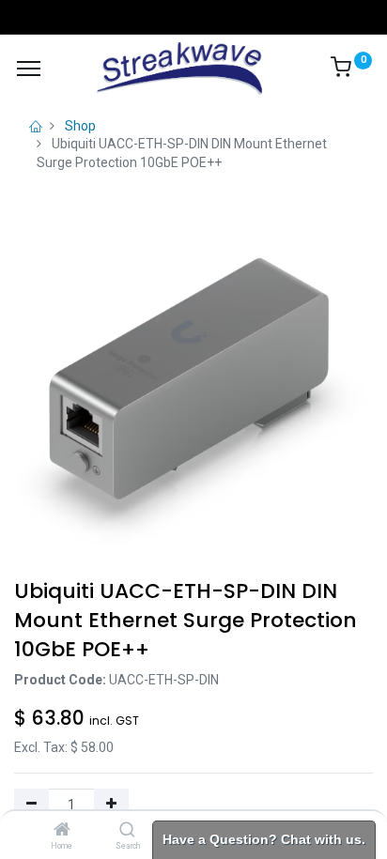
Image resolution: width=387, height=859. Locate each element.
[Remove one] (31, 805)
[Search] (127, 830)
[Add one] (111, 805)
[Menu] (28, 68)
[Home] (62, 830)
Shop (80, 125)
